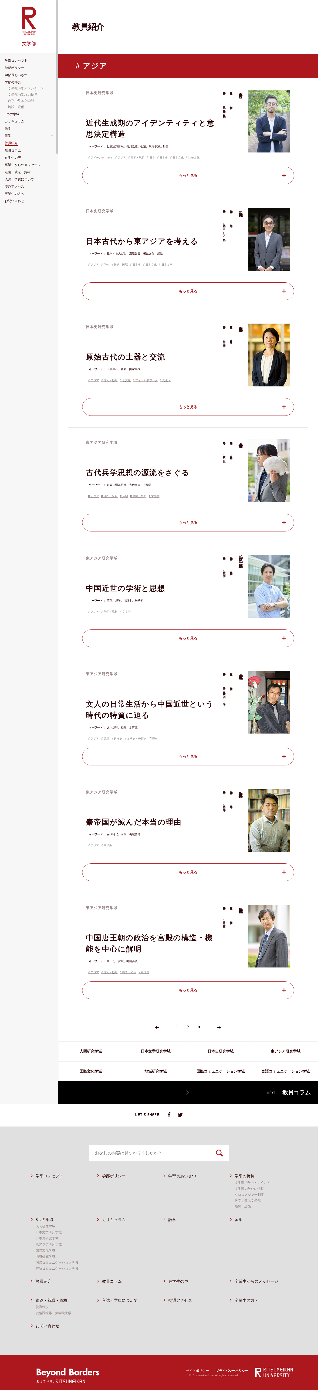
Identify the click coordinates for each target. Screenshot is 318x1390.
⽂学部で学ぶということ (253, 1182)
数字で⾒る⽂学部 (248, 1201)
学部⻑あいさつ (182, 1176)
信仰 (106, 264)
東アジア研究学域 (49, 1244)
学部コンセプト (49, 1176)
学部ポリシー (114, 1176)
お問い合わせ (47, 1326)
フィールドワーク (146, 380)
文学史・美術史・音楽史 (142, 738)
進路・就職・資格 (51, 1300)
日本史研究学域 (47, 1238)
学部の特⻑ (244, 1176)
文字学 (155, 496)
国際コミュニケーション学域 (57, 1262)
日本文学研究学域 (49, 1232)
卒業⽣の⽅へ (246, 1300)
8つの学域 (45, 1220)
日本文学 (167, 264)
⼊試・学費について (120, 1300)
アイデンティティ (102, 157)
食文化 (126, 380)
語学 (172, 1220)
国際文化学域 (45, 1250)
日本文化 (178, 157)
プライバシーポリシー (232, 1371)
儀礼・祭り (111, 380)
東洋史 (118, 738)
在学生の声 (178, 1281)
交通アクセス (180, 1300)
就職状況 (42, 1307)
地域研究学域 (45, 1256)
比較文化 (194, 157)
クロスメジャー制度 (249, 1195)
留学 (239, 1220)
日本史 (163, 157)
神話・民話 (121, 264)
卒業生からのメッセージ (256, 1281)
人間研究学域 (45, 1226)
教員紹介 (43, 1281)
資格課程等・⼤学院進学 (53, 1313)
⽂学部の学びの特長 (249, 1188)
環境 (106, 738)
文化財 (166, 380)
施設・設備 (243, 1207)
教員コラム (112, 1281)
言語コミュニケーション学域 (57, 1268)
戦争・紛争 (129, 972)
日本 (152, 157)
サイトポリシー (197, 1371)
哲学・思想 (138, 157)
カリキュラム (114, 1220)
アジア (122, 157)
